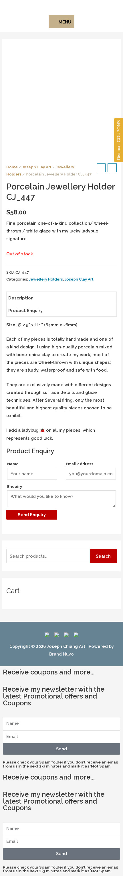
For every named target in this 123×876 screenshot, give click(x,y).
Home (12, 167)
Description (20, 297)
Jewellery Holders (46, 279)
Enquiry (14, 486)
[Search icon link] (61, 8)
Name (13, 464)
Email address (79, 464)
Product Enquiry (25, 310)
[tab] (61, 298)
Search (103, 556)
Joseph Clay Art (36, 167)
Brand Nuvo (61, 654)
